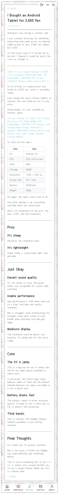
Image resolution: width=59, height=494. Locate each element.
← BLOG (11, 9)
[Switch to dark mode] (53, 5)
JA (47, 5)
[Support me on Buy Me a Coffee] (41, 5)
